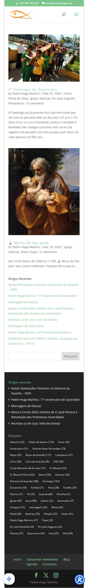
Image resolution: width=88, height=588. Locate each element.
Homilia (64, 494)
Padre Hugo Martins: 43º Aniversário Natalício (39, 332)
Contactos (49, 564)
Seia (54, 533)
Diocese (62, 474)
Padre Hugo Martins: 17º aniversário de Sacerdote (42, 296)
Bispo (15, 455)
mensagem (38, 507)
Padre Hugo (29, 252)
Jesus (31, 500)
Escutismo (18, 487)
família (37, 487)
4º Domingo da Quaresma (32, 89)
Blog (66, 559)
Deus (45, 474)
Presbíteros (16, 103)
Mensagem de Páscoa (23, 302)
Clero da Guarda (37, 461)
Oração (50, 514)
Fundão (70, 487)
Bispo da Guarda (38, 455)
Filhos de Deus (18, 98)
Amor (64, 442)
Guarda (46, 494)
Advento (17, 442)
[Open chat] (9, 579)
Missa (57, 507)
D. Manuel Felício (22, 474)
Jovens (47, 500)
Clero (67, 93)
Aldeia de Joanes (41, 442)
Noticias (45, 98)
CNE (58, 461)
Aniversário (19, 448)
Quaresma (36, 533)
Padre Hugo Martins (26, 93)
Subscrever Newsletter (42, 559)
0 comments (35, 103)
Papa (47, 520)
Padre (67, 514)
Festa (53, 487)
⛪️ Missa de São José (28, 243)
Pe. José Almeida (22, 527)
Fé (31, 494)
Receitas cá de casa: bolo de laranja (32, 319)
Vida (68, 533)
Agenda (32, 564)
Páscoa (16, 533)
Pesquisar (70, 356)
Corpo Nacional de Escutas (28, 468)
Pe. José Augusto (63, 98)
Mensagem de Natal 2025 (25, 326)
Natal (15, 514)
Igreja (34, 98)
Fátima (16, 494)
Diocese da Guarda (24, 481)
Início (17, 559)
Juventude (66, 500)
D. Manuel (58, 468)
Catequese (64, 455)
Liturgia (17, 507)
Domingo (51, 481)
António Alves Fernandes (49, 448)
